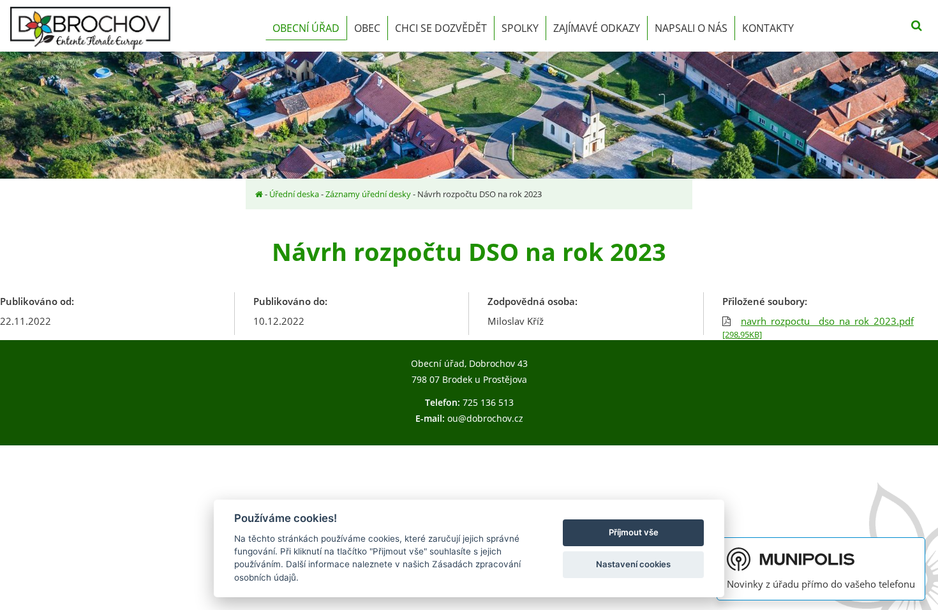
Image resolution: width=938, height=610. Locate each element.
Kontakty (768, 28)
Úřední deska (294, 194)
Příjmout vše (634, 532)
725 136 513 (488, 402)
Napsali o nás (691, 28)
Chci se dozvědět (441, 28)
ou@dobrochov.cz (485, 418)
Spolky (520, 28)
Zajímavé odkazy (596, 28)
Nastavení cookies (633, 564)
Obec (367, 28)
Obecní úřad (305, 28)
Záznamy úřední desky (368, 194)
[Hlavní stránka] (259, 194)
